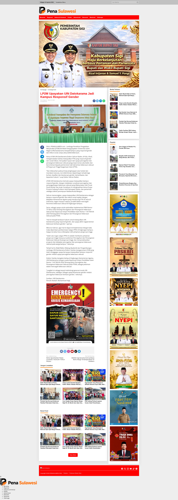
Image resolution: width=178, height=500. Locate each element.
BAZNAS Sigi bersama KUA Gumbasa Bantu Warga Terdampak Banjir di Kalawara (83, 358)
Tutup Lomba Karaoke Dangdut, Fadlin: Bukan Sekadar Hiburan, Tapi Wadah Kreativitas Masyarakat (72, 383)
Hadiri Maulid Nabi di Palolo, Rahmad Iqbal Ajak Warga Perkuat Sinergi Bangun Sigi (50, 383)
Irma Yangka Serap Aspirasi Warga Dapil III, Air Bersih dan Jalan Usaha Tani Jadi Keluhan (73, 402)
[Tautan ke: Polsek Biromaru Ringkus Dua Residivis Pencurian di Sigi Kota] (114, 186)
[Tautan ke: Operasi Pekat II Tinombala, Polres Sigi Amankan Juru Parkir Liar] (114, 168)
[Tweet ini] (97, 100)
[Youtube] (72, 351)
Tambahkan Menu (61, 2)
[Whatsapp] (103, 100)
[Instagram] (68, 351)
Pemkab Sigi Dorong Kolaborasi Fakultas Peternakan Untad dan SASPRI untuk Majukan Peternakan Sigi (50, 402)
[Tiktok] (75, 351)
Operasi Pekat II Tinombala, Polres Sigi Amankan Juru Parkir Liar (127, 165)
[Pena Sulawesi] (57, 10)
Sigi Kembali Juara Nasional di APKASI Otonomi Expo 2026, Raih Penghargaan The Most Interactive (94, 383)
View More (73, 455)
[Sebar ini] (94, 100)
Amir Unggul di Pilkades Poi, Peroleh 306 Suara (127, 147)
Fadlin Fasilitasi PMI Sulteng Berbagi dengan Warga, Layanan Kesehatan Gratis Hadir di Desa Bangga (128, 131)
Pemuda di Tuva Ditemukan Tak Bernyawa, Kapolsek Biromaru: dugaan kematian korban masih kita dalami (128, 175)
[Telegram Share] (100, 100)
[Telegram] (79, 351)
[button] (137, 2)
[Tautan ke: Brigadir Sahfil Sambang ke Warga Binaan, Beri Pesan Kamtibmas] (114, 159)
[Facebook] (61, 351)
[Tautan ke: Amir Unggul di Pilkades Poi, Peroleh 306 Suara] (114, 149)
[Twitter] (65, 351)
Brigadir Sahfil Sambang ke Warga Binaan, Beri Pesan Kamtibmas (127, 156)
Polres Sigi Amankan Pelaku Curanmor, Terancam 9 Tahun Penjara (55, 358)
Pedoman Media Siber (75, 473)
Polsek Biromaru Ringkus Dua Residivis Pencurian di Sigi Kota (128, 184)
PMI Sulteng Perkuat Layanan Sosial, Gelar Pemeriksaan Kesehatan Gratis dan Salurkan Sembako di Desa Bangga (94, 402)
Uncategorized (43, 101)
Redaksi (66, 473)
